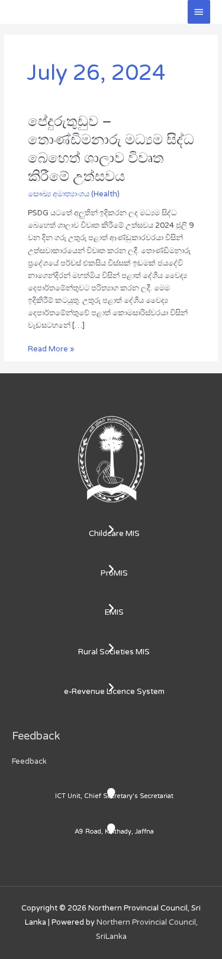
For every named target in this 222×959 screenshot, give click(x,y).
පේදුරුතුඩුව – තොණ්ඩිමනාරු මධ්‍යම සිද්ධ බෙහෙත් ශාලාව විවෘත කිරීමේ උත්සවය (111, 149)
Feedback (29, 761)
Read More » (51, 348)
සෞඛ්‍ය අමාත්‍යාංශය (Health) (74, 194)
